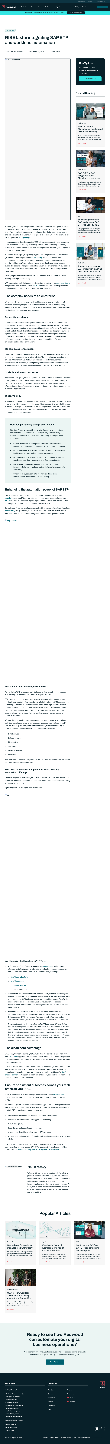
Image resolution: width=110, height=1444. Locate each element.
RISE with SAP (58, 1095)
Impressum (86, 1438)
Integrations (58, 7)
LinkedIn (72, 1402)
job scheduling (36, 258)
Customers (51, 1398)
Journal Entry (10, 1430)
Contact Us (51, 1405)
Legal (80, 1438)
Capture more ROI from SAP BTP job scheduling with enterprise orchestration (87, 1249)
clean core (14, 1057)
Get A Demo (89, 79)
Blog (49, 1409)
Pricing (77, 7)
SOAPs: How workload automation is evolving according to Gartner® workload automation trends (18, 1298)
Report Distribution (11, 1399)
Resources (70, 1394)
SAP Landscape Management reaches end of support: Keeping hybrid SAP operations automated (90, 131)
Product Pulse (10, 30)
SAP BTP (36, 286)
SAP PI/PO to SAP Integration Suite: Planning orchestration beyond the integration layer (89, 178)
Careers (50, 1402)
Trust (74, 1438)
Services (50, 1394)
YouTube (72, 1398)
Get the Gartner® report (76, 12)
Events (69, 1390)
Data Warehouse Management (15, 1405)
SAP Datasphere (17, 981)
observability (10, 511)
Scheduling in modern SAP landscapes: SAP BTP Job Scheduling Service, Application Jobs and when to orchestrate (90, 224)
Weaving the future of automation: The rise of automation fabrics (53, 1248)
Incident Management (12, 1414)
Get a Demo (102, 6)
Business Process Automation (15, 1394)
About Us (51, 1390)
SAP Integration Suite (19, 977)
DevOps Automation (12, 1402)
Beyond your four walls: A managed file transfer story (20, 1246)
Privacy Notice (54, 1438)
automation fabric (63, 283)
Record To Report (11, 1424)
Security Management (12, 1408)
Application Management (13, 1411)
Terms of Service (66, 1438)
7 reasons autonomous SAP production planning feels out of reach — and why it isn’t (90, 270)
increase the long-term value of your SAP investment (38, 1150)
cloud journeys (24, 238)
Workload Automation (11, 1390)
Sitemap (45, 1438)
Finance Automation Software (14, 1420)
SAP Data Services (18, 985)
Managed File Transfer (12, 1396)
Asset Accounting (11, 1427)
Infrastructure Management (14, 1416)
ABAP (7, 501)
